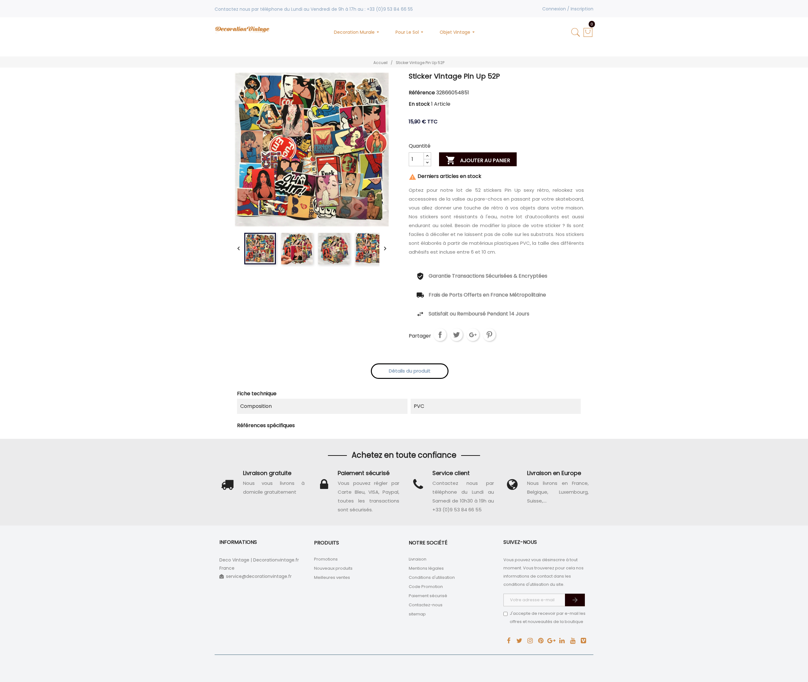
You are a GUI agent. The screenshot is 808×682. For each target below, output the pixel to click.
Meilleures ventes (332, 577)
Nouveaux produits (333, 568)
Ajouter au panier (478, 160)
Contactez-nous (426, 605)
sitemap (417, 614)
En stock (419, 104)
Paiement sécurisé (428, 596)
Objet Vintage (455, 32)
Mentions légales (426, 568)
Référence (422, 92)
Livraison (417, 559)
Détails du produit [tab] (410, 370)
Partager (440, 334)
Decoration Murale (354, 32)
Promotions (326, 559)
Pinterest (489, 334)
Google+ (472, 334)
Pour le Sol (407, 32)
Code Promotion (426, 587)
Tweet (456, 334)
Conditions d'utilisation (432, 577)
